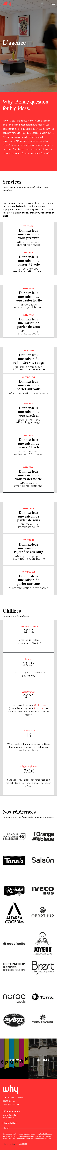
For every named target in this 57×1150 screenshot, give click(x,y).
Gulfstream (40, 705)
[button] (53, 3)
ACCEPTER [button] (23, 1144)
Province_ (39, 708)
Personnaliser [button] (9, 1144)
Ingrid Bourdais (10, 1115)
